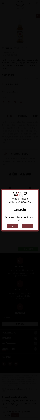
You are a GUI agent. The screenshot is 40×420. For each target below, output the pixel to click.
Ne (27, 226)
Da (12, 226)
